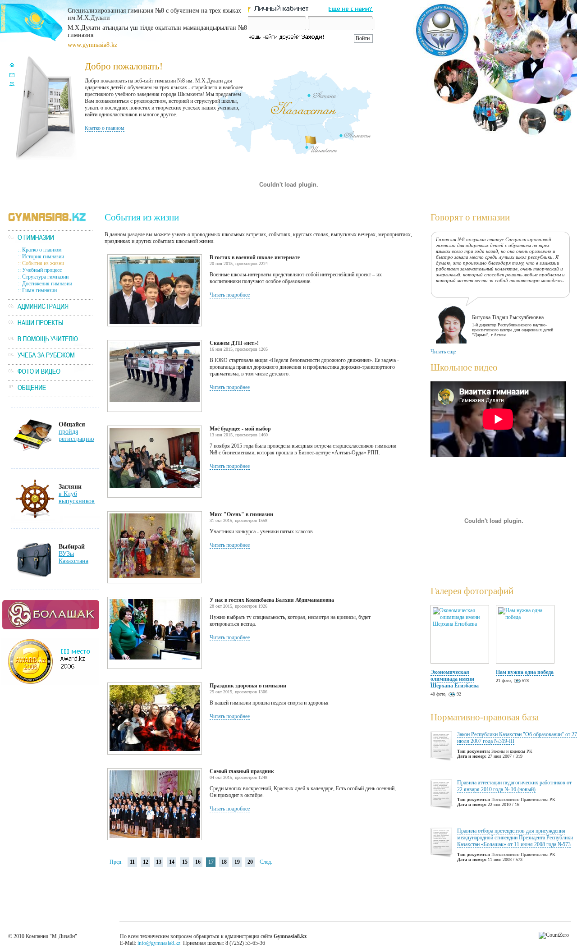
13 (158, 862)
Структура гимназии (45, 277)
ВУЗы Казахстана (73, 557)
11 (132, 862)
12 (145, 862)
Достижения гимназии (47, 283)
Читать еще (443, 351)
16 (198, 862)
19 (237, 862)
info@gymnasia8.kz (158, 943)
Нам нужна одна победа (525, 672)
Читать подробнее (230, 295)
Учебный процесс (42, 270)
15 (185, 862)
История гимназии (43, 256)
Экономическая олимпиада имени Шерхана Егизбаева (454, 679)
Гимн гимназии (39, 290)
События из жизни (43, 263)
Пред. (116, 862)
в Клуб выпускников (77, 497)
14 (171, 862)
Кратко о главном (104, 128)
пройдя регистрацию (76, 435)
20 (250, 862)
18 (224, 862)
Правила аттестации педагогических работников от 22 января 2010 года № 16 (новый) (514, 785)
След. (266, 862)
